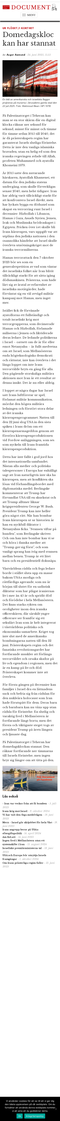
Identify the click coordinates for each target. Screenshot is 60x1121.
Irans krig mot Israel (14, 811)
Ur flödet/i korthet (18, 28)
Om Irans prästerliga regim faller (22, 863)
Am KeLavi (9, 837)
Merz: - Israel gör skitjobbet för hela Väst (27, 822)
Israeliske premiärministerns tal (22, 848)
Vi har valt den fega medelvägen (22, 814)
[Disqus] (30, 913)
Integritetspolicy (35, 1116)
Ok (19, 1116)
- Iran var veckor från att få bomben (24, 803)
